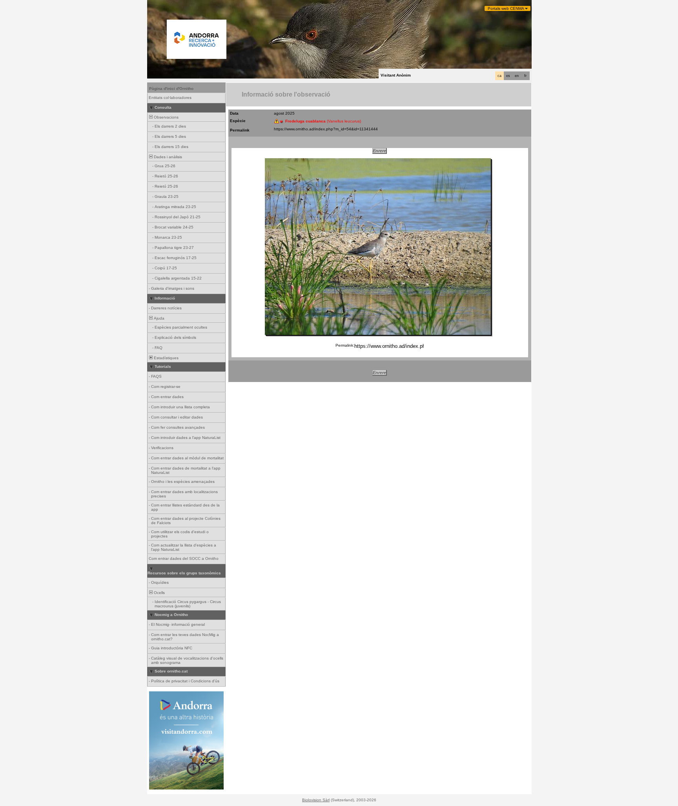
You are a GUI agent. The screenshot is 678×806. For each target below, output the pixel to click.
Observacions (166, 117)
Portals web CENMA (506, 8)
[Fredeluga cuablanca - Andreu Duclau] (378, 246)
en (517, 76)
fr (525, 76)
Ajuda (158, 318)
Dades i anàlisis (167, 157)
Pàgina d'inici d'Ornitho (171, 88)
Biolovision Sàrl (316, 800)
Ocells (159, 592)
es (508, 76)
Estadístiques (166, 358)
